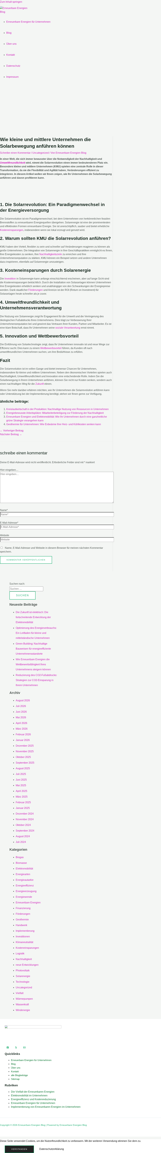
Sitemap (15, 1079)
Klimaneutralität (24, 942)
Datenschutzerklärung (51, 1149)
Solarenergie (23, 976)
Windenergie (23, 1010)
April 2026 (21, 723)
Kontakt (10, 54)
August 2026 (23, 700)
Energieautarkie (24, 880)
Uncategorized (40, 152)
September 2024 (25, 830)
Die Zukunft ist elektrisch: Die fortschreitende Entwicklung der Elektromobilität (33, 617)
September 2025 (25, 762)
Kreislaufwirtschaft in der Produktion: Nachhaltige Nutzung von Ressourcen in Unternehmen (57, 409)
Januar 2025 (23, 808)
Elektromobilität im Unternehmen (29, 1095)
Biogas (20, 857)
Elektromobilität (24, 868)
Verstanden (19, 1149)
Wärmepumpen (24, 998)
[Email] (24, 1047)
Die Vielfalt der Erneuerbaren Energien (32, 1091)
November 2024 (25, 819)
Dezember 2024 (25, 813)
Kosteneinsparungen (11, 230)
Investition (10, 278)
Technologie (22, 981)
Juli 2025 (21, 774)
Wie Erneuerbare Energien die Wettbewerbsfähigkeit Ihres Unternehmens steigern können (33, 664)
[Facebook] (8, 1047)
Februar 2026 (23, 734)
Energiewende (24, 897)
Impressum (12, 76)
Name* (4, 510)
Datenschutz (13, 65)
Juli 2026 (21, 706)
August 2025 (23, 768)
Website (4, 535)
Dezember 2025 (25, 745)
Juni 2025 (21, 779)
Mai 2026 (21, 717)
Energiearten (23, 874)
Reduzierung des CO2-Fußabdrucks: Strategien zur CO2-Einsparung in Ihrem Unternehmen (36, 680)
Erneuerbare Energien (28, 902)
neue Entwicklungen (27, 964)
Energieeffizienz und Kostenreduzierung (33, 1099)
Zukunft (39, 383)
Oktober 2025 (23, 757)
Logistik (20, 953)
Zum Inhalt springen (11, 1)
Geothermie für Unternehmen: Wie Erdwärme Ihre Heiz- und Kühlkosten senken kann (53, 424)
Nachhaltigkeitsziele (50, 254)
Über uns (11, 43)
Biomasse (21, 863)
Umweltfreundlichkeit (12, 162)
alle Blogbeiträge (19, 1075)
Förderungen (35, 290)
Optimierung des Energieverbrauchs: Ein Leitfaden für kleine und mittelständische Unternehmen (36, 633)
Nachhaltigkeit (24, 959)
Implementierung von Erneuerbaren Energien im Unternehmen (45, 1107)
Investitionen (23, 936)
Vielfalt (19, 993)
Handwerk (21, 925)
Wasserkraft (22, 1004)
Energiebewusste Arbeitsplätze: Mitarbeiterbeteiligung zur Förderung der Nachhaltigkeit (55, 413)
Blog (8, 32)
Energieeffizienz (25, 885)
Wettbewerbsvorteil (51, 348)
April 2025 (21, 791)
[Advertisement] (80, 111)
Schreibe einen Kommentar (15, 152)
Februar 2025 (23, 802)
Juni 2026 (21, 711)
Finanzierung (23, 908)
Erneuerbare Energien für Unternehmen (28, 21)
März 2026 (22, 728)
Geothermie (22, 919)
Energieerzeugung (26, 891)
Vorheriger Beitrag (11, 430)
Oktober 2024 (23, 825)
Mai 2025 (21, 785)
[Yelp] (16, 1047)
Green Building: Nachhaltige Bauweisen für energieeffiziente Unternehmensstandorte (33, 648)
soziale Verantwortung (67, 327)
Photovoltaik (23, 970)
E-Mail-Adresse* (9, 522)
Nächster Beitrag (11, 434)
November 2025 (25, 751)
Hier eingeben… (9, 470)
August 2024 (23, 836)
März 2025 (22, 796)
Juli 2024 (21, 842)
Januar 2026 (23, 740)
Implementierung (25, 931)
